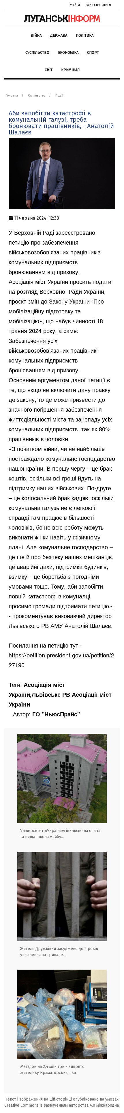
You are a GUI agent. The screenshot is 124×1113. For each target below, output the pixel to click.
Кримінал (70, 70)
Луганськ (62, 18)
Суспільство (37, 52)
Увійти (75, 5)
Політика (84, 35)
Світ (48, 70)
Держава (58, 35)
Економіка (68, 52)
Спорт (93, 52)
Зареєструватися (98, 5)
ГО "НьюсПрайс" (56, 714)
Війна (36, 35)
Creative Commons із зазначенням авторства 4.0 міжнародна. (62, 1105)
